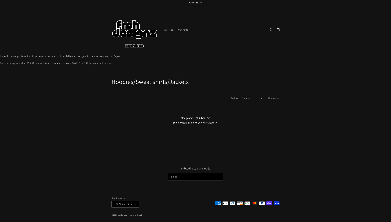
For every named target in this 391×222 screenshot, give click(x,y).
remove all (211, 123)
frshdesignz (122, 215)
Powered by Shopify (135, 215)
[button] (271, 29)
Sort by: (234, 98)
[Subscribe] (219, 176)
